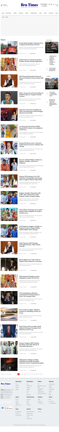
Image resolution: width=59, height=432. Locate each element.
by (32, 53)
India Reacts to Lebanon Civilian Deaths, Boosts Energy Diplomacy (30, 60)
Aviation (50, 391)
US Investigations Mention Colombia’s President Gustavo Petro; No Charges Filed (29, 294)
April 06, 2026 (23, 120)
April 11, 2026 (22, 53)
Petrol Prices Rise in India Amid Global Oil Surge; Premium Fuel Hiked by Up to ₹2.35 (30, 328)
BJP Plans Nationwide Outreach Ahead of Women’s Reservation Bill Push (31, 78)
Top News (48, 76)
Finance (50, 385)
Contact (17, 387)
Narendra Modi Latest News (42, 386)
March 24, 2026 (23, 270)
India (40, 13)
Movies (28, 403)
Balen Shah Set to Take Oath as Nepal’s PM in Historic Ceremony (30, 260)
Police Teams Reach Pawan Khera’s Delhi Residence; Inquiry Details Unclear (31, 94)
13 (40, 374)
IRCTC (50, 392)
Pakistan (28, 389)
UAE (27, 392)
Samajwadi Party (41, 391)
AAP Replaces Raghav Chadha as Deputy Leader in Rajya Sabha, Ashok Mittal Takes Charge (30, 228)
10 (34, 374)
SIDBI (50, 394)
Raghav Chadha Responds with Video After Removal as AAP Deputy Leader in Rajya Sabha (30, 194)
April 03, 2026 (23, 203)
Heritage (39, 411)
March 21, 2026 (23, 303)
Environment (51, 401)
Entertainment (34, 13)
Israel (28, 391)
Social (45, 13)
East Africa (29, 394)
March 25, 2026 (23, 253)
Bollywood (29, 399)
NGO (50, 399)
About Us (17, 385)
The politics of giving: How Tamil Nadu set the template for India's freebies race (30, 211)
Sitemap (17, 389)
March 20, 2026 (23, 320)
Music (28, 401)
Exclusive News (18, 415)
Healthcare (40, 401)
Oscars (28, 416)
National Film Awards (30, 411)
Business (21, 13)
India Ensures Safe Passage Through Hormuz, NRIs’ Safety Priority (29, 244)
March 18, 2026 (23, 353)
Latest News (49, 40)
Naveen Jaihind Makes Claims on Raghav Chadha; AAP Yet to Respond (30, 161)
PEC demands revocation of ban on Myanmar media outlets (53, 94)
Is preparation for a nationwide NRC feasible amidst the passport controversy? (51, 84)
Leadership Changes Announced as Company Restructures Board (31, 43)
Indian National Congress (40, 389)
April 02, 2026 (23, 220)
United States (29, 385)
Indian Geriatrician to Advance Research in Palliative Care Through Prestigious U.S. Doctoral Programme (52, 60)
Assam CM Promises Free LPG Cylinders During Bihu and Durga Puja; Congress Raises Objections (30, 178)
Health (39, 399)
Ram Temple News (52, 403)
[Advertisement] (29, 27)
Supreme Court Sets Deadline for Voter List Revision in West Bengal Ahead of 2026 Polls (31, 111)
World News (8, 13)
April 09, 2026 (23, 70)
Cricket (17, 401)
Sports (26, 13)
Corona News (40, 403)
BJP (38, 384)
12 (38, 374)
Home (2, 13)
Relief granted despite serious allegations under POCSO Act (29, 277)
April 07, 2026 (22, 103)
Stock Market (51, 389)
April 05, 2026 (23, 153)
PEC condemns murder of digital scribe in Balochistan (51, 49)
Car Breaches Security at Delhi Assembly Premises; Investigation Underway (31, 128)
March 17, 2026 (23, 370)
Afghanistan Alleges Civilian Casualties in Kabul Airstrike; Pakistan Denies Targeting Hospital (31, 361)
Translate (45, 6)
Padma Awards (29, 418)
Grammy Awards (30, 415)
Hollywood (29, 404)
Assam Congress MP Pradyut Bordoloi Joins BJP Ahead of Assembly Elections (29, 344)
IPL (16, 406)
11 (36, 374)
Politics (15, 13)
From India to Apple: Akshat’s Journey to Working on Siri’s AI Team (30, 311)
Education (51, 13)
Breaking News (18, 411)
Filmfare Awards (30, 413)
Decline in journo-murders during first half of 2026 (52, 69)
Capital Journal (52, 384)
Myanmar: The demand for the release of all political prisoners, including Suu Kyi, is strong (53, 102)
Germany (28, 387)
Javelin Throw (18, 404)
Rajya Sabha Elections (42, 393)
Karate (17, 399)
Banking (50, 387)
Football (17, 403)
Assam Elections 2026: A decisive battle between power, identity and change (31, 144)
